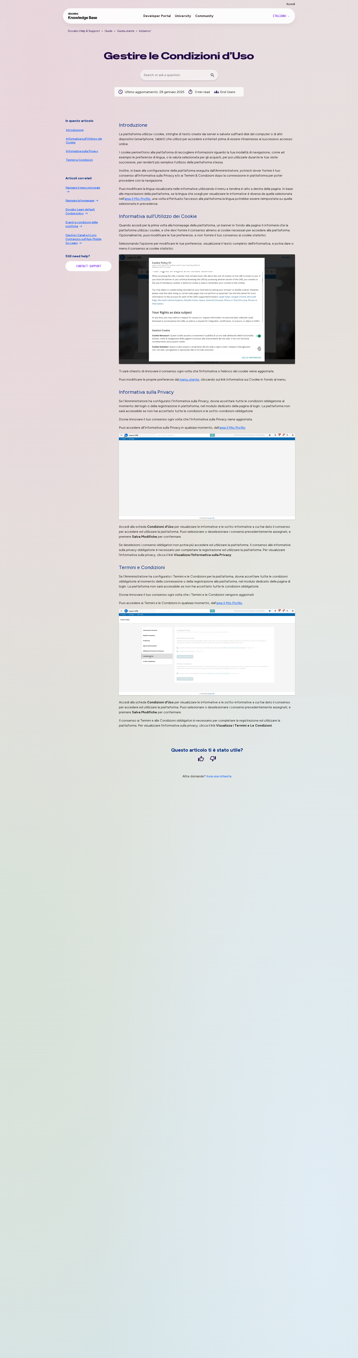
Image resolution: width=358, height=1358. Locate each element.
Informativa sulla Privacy (82, 151)
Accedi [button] (290, 4)
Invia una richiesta (218, 776)
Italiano (280, 16)
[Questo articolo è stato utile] (201, 759)
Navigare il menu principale (82, 187)
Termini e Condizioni (79, 160)
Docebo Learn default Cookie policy (80, 211)
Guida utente (125, 31)
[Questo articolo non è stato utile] (213, 759)
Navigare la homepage (79, 200)
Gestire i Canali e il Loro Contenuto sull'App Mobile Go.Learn (83, 239)
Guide (108, 31)
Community (204, 16)
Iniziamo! (145, 31)
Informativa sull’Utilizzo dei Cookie (84, 140)
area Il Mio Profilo (137, 199)
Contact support (88, 266)
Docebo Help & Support (84, 31)
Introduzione (74, 130)
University (183, 16)
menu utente (189, 379)
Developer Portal (157, 16)
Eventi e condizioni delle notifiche (81, 224)
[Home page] (83, 18)
